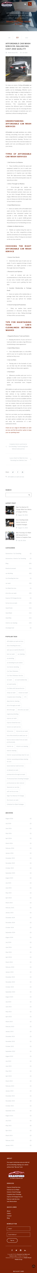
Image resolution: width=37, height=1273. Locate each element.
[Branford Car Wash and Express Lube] (12, 4)
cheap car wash (11, 692)
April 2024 (18, 957)
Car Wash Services (18, 588)
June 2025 (18, 888)
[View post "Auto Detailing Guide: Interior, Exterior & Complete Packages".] (10, 523)
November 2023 (18, 982)
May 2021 (18, 1125)
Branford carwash (18, 568)
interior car (10, 746)
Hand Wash (18, 613)
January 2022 (18, 1091)
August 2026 (18, 818)
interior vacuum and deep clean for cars (18, 755)
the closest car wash (12, 800)
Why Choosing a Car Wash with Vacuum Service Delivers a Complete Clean (23, 535)
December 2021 (18, 1096)
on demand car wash (12, 770)
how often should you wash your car (17, 735)
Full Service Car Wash (13, 1189)
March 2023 (18, 1021)
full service (10, 731)
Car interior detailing (13, 667)
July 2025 (18, 883)
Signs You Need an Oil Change (15, 795)
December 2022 (18, 1036)
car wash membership (21, 680)
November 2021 (18, 1101)
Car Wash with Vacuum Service (15, 688)
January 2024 (18, 972)
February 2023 (18, 1026)
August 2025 (18, 878)
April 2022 (18, 1076)
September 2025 (18, 873)
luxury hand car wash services (15, 766)
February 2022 (18, 1086)
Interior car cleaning (18, 623)
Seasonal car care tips (13, 787)
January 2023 (18, 1031)
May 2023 (18, 1011)
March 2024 (18, 962)
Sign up (12, 1240)
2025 (26, 37)
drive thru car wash (18, 593)
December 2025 (18, 858)
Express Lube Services (13, 1199)
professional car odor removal (15, 783)
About (8, 1211)
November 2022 (18, 1041)
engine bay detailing (12, 714)
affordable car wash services (16, 476)
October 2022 (18, 1046)
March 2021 (18, 1135)
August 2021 (18, 1115)
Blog (18, 563)
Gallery (9, 1213)
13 (17, 37)
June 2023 (18, 1006)
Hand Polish (18, 608)
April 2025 (18, 898)
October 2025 (18, 868)
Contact (9, 1216)
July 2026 (18, 823)
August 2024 (18, 937)
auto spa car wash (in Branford (15, 650)
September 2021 (18, 1110)
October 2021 (18, 1106)
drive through (11, 709)
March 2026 (18, 843)
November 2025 (18, 863)
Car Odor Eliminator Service (15, 675)
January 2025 (18, 912)
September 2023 (18, 992)
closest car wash (23, 692)
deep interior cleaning (13, 701)
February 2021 (18, 1140)
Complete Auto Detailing (14, 697)
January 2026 (18, 853)
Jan (9, 37)
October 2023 (18, 987)
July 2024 (18, 942)
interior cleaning (11, 750)
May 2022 (18, 1071)
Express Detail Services (13, 722)
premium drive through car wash (16, 774)
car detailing (18, 573)
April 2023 (18, 1016)
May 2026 (18, 833)
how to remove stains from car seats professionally (17, 741)
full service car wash (18, 603)
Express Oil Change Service (18, 598)
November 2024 (18, 922)
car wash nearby (11, 684)
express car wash (12, 718)
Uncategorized (18, 628)
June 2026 (18, 828)
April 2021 (18, 1130)
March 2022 (18, 1081)
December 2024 (18, 917)
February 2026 (18, 848)
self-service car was (12, 791)
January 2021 (18, 1145)
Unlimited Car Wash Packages (15, 804)
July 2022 (18, 1061)
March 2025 (18, 902)
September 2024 (18, 932)
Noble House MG (13, 52)
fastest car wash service (14, 727)
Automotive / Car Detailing (18, 553)
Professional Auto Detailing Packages (18, 778)
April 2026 (18, 838)
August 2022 (18, 1056)
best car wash (11, 654)
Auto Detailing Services (13, 645)
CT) (25, 697)
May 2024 (18, 952)
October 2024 (18, 927)
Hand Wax (18, 618)
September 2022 (18, 1051)
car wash (24, 52)
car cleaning (21, 654)
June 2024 (18, 947)
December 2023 (18, 977)
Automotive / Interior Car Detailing (18, 558)
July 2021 (18, 1120)
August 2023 (18, 997)
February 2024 (18, 967)
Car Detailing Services (18, 578)
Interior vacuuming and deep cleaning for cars (17, 760)
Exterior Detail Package (14, 1192)
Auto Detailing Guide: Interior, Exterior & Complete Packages (22, 522)
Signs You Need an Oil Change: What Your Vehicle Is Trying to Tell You (23, 509)
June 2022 (18, 1066)
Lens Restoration (12, 1201)
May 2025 (18, 893)
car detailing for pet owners (15, 662)
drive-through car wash (13, 705)
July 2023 (18, 1002)
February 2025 (18, 907)
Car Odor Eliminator (12, 671)
